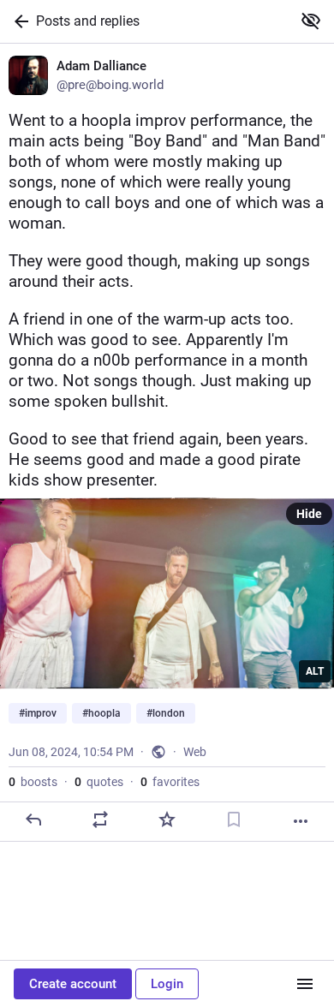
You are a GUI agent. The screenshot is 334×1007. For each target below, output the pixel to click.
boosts (33, 782)
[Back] (18, 21)
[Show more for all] (311, 20)
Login (167, 984)
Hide (309, 514)
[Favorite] (167, 819)
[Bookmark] (234, 819)
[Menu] (304, 984)
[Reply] (33, 819)
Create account (72, 984)
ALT (315, 671)
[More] (300, 821)
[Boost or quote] (100, 819)
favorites (170, 782)
